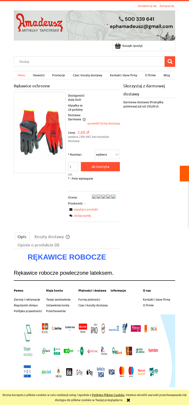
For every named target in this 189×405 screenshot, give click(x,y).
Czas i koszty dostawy (93, 305)
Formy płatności (89, 299)
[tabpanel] (67, 265)
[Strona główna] (94, 24)
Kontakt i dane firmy (156, 299)
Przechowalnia (56, 311)
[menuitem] (21, 75)
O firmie (148, 305)
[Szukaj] (170, 61)
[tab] (22, 236)
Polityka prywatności (28, 311)
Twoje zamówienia (58, 299)
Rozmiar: (75, 154)
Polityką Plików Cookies (108, 395)
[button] (83, 209)
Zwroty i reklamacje (27, 299)
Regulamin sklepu (26, 305)
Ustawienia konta (57, 305)
